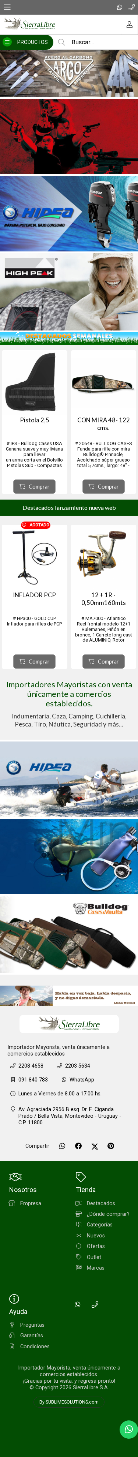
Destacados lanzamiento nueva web (69, 507)
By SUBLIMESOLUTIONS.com (69, 1402)
